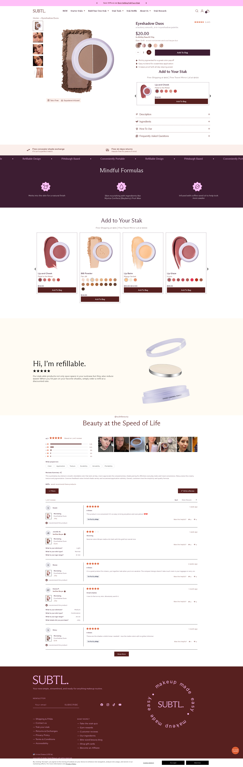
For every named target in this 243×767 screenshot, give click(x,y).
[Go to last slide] (135, 96)
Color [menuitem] (50, 466)
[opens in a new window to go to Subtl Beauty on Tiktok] (113, 705)
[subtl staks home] (39, 10)
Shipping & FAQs (44, 718)
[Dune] (149, 45)
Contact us (41, 722)
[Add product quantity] (149, 52)
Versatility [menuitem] (96, 466)
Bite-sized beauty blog (91, 739)
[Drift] (87, 61)
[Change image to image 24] (38, 61)
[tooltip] (61, 472)
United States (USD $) (44, 754)
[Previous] (96, 3)
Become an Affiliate (90, 747)
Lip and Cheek (162, 85)
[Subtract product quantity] (138, 52)
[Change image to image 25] (38, 73)
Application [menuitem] (60, 466)
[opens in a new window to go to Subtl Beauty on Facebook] (101, 705)
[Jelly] (143, 45)
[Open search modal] (196, 10)
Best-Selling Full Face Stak (129, 3)
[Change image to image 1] (38, 26)
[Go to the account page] (202, 10)
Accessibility (42, 743)
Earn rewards (86, 727)
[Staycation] (161, 45)
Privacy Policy (71, 764)
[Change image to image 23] (38, 49)
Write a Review (190, 491)
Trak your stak (42, 726)
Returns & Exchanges (47, 731)
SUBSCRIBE (71, 704)
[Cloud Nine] (155, 45)
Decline (197, 762)
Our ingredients (88, 735)
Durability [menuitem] (83, 466)
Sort (176, 500)
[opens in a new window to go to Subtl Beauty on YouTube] (120, 705)
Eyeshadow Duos (60, 517)
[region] (147, 444)
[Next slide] (210, 96)
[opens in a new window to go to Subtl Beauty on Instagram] (107, 705)
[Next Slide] (195, 444)
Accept (173, 762)
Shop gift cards (87, 743)
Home (36, 18)
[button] (202, 22)
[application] (235, 750)
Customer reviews (89, 731)
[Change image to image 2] (38, 38)
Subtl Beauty (52, 758)
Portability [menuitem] (109, 466)
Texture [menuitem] (72, 466)
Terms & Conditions (45, 739)
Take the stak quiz (89, 723)
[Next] (146, 3)
